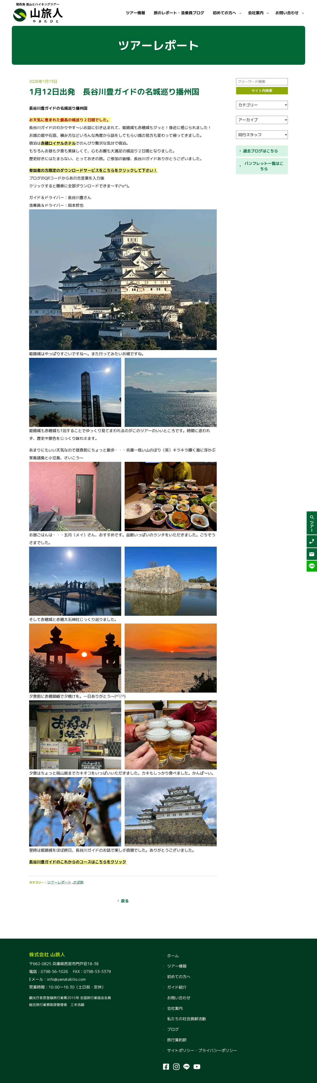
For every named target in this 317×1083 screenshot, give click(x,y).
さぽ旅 (78, 882)
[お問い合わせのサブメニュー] (302, 13)
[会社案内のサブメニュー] (267, 13)
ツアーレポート (59, 882)
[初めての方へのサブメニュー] (240, 13)
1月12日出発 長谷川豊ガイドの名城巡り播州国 (114, 91)
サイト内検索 (262, 90)
